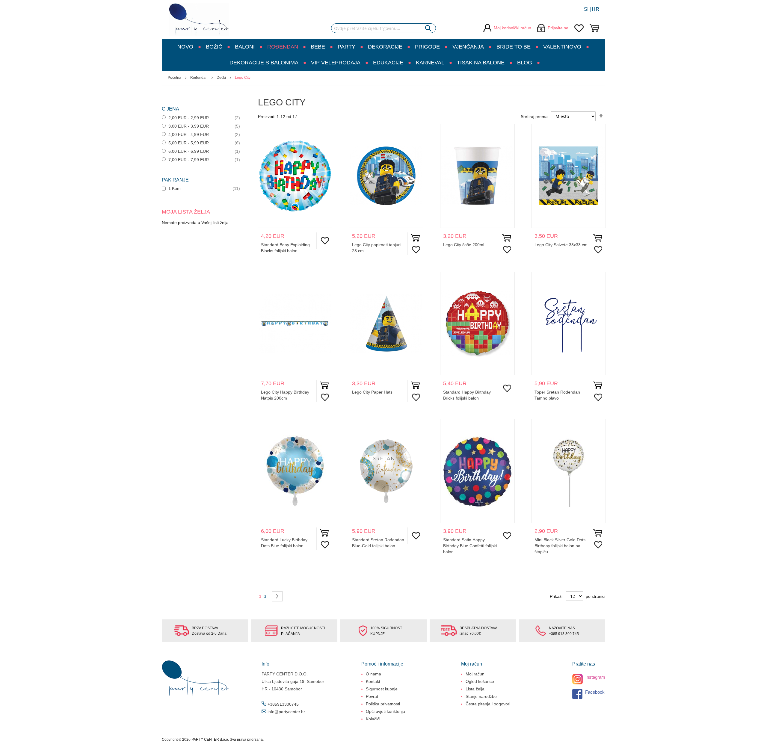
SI (586, 9)
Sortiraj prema (534, 116)
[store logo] (199, 19)
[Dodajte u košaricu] (415, 239)
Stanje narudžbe (481, 696)
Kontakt (373, 681)
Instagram (594, 677)
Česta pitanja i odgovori (488, 703)
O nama (373, 674)
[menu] (383, 55)
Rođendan (199, 77)
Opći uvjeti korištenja (385, 711)
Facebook (594, 692)
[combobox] (383, 28)
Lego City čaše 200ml (463, 244)
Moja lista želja (579, 28)
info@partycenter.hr (286, 711)
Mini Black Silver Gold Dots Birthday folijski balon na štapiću (560, 545)
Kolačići (373, 718)
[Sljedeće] (277, 596)
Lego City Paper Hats (372, 392)
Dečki (222, 77)
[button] (323, 240)
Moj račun (475, 674)
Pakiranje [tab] (175, 179)
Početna (175, 77)
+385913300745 (283, 704)
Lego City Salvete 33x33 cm (561, 244)
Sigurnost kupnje (382, 689)
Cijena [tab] (170, 108)
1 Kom (174, 188)
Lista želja (475, 689)
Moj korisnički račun (512, 27)
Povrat (372, 696)
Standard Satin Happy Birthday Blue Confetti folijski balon (470, 545)
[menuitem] (188, 47)
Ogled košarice (480, 681)
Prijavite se (558, 27)
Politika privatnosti (383, 703)
